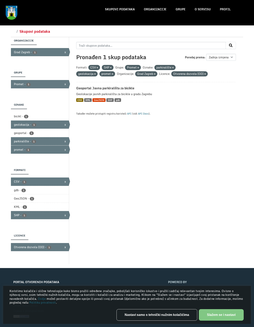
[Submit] (231, 45)
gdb (118, 100)
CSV (79, 100)
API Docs (143, 114)
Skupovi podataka (120, 9)
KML (88, 100)
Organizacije (155, 9)
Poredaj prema (194, 57)
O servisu (203, 9)
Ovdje (42, 298)
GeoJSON (99, 100)
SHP (110, 100)
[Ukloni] (97, 67)
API (129, 114)
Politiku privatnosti (42, 302)
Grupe (181, 9)
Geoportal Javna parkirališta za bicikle (105, 88)
